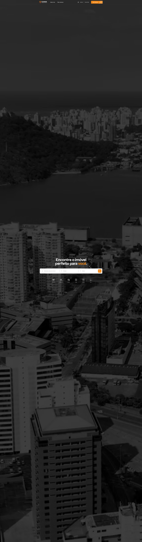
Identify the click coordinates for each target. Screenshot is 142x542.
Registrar (87, 2)
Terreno (92, 282)
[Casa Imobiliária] (43, 2)
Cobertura (55, 282)
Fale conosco (60, 2)
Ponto (77, 282)
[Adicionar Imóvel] (97, 2)
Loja (70, 282)
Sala (84, 282)
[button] (49, 280)
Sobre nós (52, 2)
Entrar (81, 2)
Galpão (62, 282)
